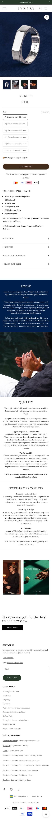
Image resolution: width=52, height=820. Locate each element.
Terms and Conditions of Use (14, 712)
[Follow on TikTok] (18, 789)
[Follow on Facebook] (4, 789)
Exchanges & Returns (11, 691)
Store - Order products (12, 728)
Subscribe (12, 678)
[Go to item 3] (24, 84)
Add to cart (26, 167)
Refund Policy (8, 716)
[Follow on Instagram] (11, 789)
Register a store (9, 724)
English (35, 796)
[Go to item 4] (33, 84)
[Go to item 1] (7, 84)
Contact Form (8, 658)
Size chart (45, 112)
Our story (6, 704)
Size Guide (7, 695)
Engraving (6, 700)
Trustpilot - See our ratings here (15, 720)
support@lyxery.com (15, 663)
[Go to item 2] (15, 84)
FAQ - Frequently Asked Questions (16, 708)
